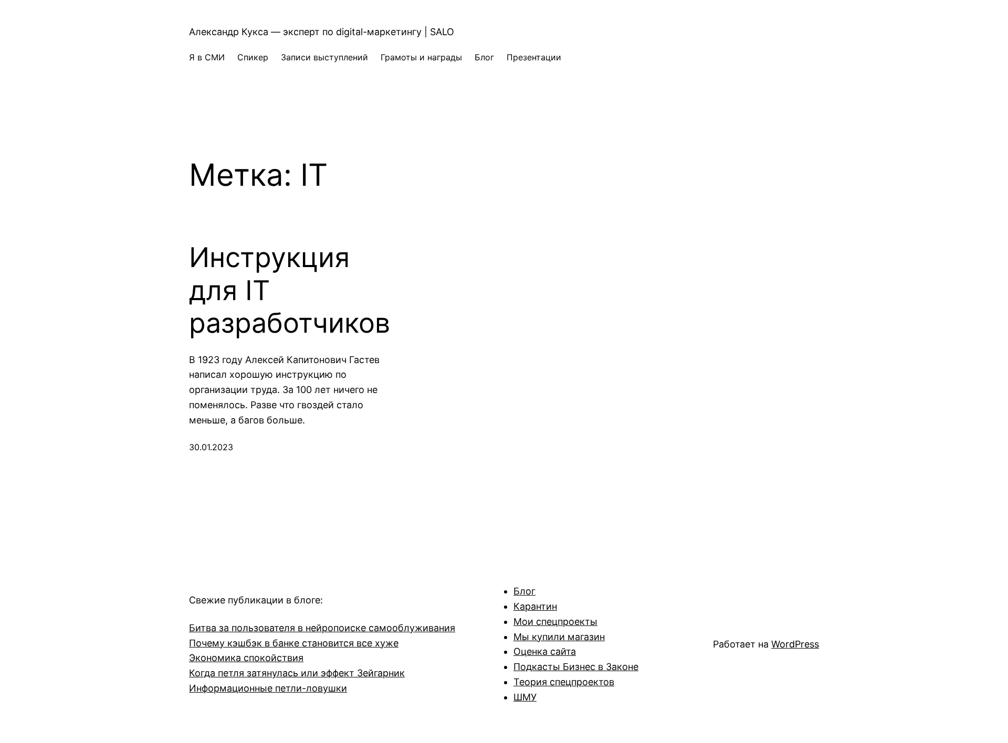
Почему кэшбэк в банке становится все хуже (293, 643)
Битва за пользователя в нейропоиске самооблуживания (322, 627)
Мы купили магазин (559, 636)
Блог (524, 591)
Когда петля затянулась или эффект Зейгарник (297, 672)
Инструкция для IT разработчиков (289, 290)
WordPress (795, 644)
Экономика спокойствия (246, 657)
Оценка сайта (544, 651)
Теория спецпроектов (563, 681)
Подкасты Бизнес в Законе (575, 666)
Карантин (535, 606)
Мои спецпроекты (555, 621)
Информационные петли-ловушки (268, 688)
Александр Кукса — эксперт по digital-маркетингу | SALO (321, 31)
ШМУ (525, 697)
